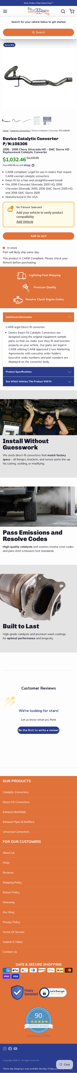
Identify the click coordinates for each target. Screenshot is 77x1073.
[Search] (61, 11)
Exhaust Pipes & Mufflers (18, 822)
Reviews (8, 872)
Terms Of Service (13, 932)
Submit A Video (13, 942)
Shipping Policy (12, 882)
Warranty (9, 902)
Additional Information (19, 317)
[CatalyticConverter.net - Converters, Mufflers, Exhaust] (38, 11)
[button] (38, 236)
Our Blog (8, 912)
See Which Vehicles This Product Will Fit (29, 381)
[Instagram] (5, 1049)
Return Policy (11, 892)
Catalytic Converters (20, 130)
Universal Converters (16, 832)
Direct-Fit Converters (16, 802)
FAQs (6, 862)
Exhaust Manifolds (14, 812)
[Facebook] (10, 1049)
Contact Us (10, 952)
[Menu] (6, 11)
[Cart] (70, 11)
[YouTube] (15, 1049)
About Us (9, 853)
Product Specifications (19, 371)
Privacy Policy (11, 922)
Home (5, 130)
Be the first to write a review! (38, 730)
